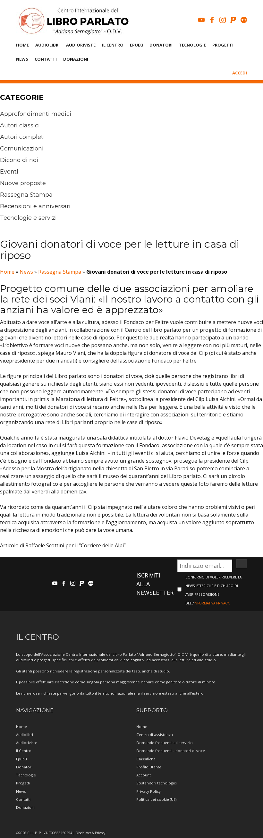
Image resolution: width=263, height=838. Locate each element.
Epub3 (136, 45)
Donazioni (75, 59)
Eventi (9, 171)
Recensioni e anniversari (35, 206)
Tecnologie (192, 45)
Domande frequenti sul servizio (164, 742)
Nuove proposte (23, 183)
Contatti (46, 59)
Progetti (222, 45)
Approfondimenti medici (35, 113)
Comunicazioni (22, 148)
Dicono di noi (19, 160)
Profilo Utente (148, 767)
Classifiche (146, 759)
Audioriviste (81, 45)
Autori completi (22, 137)
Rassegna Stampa (26, 194)
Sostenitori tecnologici (156, 783)
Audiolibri (47, 45)
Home (22, 45)
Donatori (161, 45)
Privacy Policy (148, 791)
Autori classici (20, 125)
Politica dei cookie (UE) (156, 799)
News (22, 59)
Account (143, 775)
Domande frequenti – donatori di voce (170, 750)
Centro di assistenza (154, 734)
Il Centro (112, 45)
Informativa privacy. (212, 603)
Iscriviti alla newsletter (155, 583)
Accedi (239, 73)
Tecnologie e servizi (28, 217)
